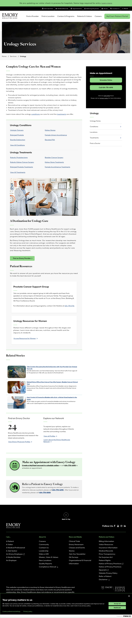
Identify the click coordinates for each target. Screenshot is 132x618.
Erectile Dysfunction (17, 140)
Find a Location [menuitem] (48, 16)
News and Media (75, 537)
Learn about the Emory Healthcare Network (56, 441)
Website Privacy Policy (108, 573)
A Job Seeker (11, 551)
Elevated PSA (50, 140)
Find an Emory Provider (22, 258)
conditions (35, 114)
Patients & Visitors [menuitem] (84, 16)
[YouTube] (118, 526)
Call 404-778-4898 (106, 87)
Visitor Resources (106, 544)
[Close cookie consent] (129, 596)
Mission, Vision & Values (48, 557)
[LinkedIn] (125, 526)
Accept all (117, 603)
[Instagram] (121, 526)
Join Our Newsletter (77, 554)
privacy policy (104, 98)
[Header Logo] (10, 16)
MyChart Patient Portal (117, 16)
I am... (8, 537)
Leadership (43, 551)
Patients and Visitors (106, 537)
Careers (42, 541)
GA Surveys (73, 557)
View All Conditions (17, 145)
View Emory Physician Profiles (19, 442)
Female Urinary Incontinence (56, 135)
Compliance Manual (47, 567)
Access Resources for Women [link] (25, 338)
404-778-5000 (45, 492)
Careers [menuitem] (98, 16)
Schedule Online (106, 80)
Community (44, 544)
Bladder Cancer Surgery (54, 157)
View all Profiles (49, 436)
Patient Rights (105, 560)
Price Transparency (107, 554)
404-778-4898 (70, 465)
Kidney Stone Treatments (54, 162)
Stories (72, 551)
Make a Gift (44, 554)
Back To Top (66, 519)
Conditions (94, 126)
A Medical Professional (15, 548)
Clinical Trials (74, 541)
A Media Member (13, 557)
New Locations (45, 560)
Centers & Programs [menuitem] (65, 16)
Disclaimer (103, 579)
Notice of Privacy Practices (110, 563)
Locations (93, 132)
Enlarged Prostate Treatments (21, 167)
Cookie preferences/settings (11, 611)
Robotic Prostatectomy (19, 157)
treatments (61, 114)
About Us (42, 537)
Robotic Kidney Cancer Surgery (22, 162)
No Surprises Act (106, 557)
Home (4, 56)
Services (13, 56)
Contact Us (44, 548)
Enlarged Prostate (17, 135)
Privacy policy (27, 611)
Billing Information (106, 541)
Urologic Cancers (16, 130)
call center (107, 95)
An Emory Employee (14, 554)
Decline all (117, 607)
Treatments (94, 138)
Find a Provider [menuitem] (32, 16)
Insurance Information (108, 548)
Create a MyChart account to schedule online (40, 465)
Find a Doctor (95, 143)
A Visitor (9, 544)
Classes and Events (77, 548)
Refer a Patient (105, 576)
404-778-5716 (69, 306)
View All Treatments (17, 172)
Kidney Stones (50, 130)
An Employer (11, 560)
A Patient (10, 541)
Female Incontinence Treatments (57, 167)
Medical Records (106, 551)
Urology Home (95, 121)
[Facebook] (114, 526)
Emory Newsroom (76, 544)
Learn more (106, 3)
